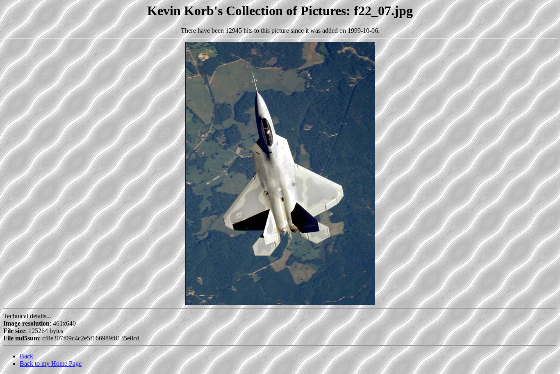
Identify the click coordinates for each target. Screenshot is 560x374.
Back (26, 356)
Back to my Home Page (51, 363)
